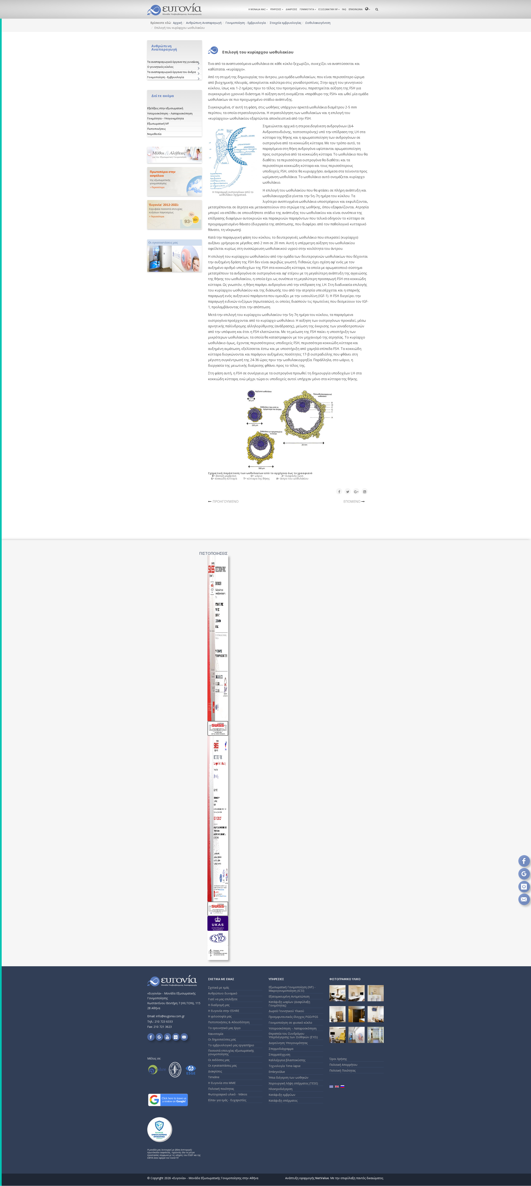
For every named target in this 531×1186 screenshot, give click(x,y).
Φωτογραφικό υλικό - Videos (227, 1094)
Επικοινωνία (356, 9)
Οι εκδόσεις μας (218, 1060)
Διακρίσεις (291, 9)
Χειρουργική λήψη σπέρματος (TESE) (293, 1083)
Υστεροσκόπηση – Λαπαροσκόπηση (169, 113)
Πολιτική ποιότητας (221, 1089)
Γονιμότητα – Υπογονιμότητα (165, 118)
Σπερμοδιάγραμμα (281, 1049)
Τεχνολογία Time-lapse (285, 1066)
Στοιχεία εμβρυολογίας (285, 23)
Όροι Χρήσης (338, 1059)
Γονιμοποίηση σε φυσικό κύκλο (290, 1023)
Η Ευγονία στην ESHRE (223, 1011)
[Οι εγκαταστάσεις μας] (174, 255)
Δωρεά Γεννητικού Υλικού (286, 1011)
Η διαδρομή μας (218, 1005)
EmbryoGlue (277, 1072)
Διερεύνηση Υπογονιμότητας (288, 1043)
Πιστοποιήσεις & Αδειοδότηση (229, 1022)
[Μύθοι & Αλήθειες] (174, 155)
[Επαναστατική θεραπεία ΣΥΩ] (174, 181)
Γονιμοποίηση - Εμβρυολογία (245, 23)
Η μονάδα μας (257, 9)
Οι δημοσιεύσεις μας (222, 1039)
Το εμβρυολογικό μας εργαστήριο (231, 1045)
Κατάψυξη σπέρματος (283, 1100)
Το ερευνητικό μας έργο (224, 1028)
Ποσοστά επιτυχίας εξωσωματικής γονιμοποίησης (231, 1052)
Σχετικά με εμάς (218, 987)
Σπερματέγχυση (279, 1054)
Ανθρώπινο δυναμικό (222, 993)
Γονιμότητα (307, 9)
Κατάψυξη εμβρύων (282, 1095)
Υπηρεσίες (275, 9)
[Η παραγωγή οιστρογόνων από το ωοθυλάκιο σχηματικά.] (233, 158)
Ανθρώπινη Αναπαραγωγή (204, 23)
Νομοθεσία (154, 134)
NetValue (322, 1178)
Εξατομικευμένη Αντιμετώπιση (289, 996)
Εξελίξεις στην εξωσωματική (165, 108)
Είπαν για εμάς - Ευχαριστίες (227, 1100)
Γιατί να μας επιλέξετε (222, 999)
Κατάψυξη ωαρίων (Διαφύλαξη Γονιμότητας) (289, 1003)
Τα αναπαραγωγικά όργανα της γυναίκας (173, 62)
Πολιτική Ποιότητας (342, 1070)
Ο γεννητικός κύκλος (160, 67)
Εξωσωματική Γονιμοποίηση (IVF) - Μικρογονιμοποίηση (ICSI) (292, 989)
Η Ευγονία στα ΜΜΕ (222, 1083)
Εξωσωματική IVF (328, 9)
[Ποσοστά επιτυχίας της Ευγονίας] (174, 214)
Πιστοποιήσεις (156, 129)
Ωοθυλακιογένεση (317, 23)
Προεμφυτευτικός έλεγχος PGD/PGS (293, 1017)
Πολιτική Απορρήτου (343, 1065)
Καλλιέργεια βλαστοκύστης (287, 1060)
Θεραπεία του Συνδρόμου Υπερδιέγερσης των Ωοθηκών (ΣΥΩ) (293, 1035)
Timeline (213, 1077)
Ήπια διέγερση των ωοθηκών (288, 1077)
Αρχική (177, 23)
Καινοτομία (215, 1034)
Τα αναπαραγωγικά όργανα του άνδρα (171, 72)
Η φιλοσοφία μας (219, 1016)
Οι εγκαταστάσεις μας (222, 1065)
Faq (344, 9)
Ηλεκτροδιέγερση (280, 1089)
